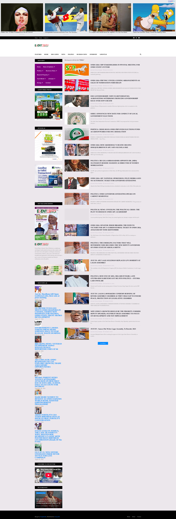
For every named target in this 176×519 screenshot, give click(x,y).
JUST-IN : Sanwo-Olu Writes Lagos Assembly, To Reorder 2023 (113, 329)
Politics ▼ (40, 70)
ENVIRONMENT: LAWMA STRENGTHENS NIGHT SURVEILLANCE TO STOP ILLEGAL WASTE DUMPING (47, 330)
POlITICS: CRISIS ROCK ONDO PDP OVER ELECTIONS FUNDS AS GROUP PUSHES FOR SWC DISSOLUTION (115, 130)
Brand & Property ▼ (43, 75)
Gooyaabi (57, 516)
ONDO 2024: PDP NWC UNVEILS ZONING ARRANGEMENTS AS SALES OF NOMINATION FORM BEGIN (115, 82)
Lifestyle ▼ (51, 78)
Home (36, 38)
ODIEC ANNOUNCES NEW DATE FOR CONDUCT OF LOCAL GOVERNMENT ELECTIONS (114, 115)
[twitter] (48, 194)
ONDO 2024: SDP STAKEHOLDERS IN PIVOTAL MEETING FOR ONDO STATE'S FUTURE (115, 66)
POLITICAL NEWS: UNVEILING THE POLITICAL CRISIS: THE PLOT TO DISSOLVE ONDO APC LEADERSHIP (115, 211)
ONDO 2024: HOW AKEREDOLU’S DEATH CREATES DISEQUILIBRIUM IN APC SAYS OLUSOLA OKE (111, 146)
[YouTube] (48, 197)
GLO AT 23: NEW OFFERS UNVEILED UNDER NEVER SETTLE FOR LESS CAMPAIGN (47, 455)
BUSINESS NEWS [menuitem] (82, 54)
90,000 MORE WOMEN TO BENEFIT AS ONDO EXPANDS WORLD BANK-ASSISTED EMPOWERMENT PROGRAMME (48, 400)
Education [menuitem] (55, 54)
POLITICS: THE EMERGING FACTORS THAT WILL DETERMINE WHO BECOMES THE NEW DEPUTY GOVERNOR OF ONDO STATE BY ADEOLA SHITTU (115, 245)
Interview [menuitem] (93, 54)
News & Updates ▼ (49, 67)
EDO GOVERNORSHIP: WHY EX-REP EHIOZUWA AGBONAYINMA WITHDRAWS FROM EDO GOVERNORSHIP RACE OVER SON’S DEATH (114, 98)
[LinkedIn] (48, 198)
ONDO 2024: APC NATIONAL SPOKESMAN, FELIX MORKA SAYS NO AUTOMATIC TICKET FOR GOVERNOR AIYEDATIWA (116, 179)
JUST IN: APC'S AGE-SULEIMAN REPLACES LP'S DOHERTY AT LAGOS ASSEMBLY (115, 262)
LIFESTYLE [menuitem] (103, 54)
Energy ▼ (40, 82)
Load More (103, 343)
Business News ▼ (51, 70)
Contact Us (46, 38)
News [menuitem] (63, 54)
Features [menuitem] (38, 54)
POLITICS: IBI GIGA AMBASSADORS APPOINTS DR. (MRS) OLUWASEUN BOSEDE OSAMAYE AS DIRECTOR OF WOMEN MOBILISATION (115, 163)
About (40, 38)
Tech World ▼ (41, 78)
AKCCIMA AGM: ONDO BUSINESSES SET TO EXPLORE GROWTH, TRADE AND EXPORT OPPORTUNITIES (48, 363)
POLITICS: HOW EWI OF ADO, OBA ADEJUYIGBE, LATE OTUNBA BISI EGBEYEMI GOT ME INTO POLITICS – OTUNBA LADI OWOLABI (115, 278)
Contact (48, 82)
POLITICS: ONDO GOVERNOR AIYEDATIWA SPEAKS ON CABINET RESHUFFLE (113, 195)
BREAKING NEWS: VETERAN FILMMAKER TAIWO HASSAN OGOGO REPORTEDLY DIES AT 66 (48, 346)
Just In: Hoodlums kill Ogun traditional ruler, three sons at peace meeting (47, 296)
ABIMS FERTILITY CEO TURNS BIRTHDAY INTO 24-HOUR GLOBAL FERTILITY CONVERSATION (47, 417)
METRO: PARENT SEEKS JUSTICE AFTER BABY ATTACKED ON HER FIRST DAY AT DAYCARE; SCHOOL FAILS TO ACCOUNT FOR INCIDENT (47, 382)
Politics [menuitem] (71, 54)
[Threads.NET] (48, 199)
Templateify (43, 516)
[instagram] (48, 195)
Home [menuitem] (46, 54)
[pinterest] (48, 196)
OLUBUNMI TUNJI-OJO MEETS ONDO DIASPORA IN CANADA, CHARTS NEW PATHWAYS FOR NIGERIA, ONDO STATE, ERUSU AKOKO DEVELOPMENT (48, 312)
